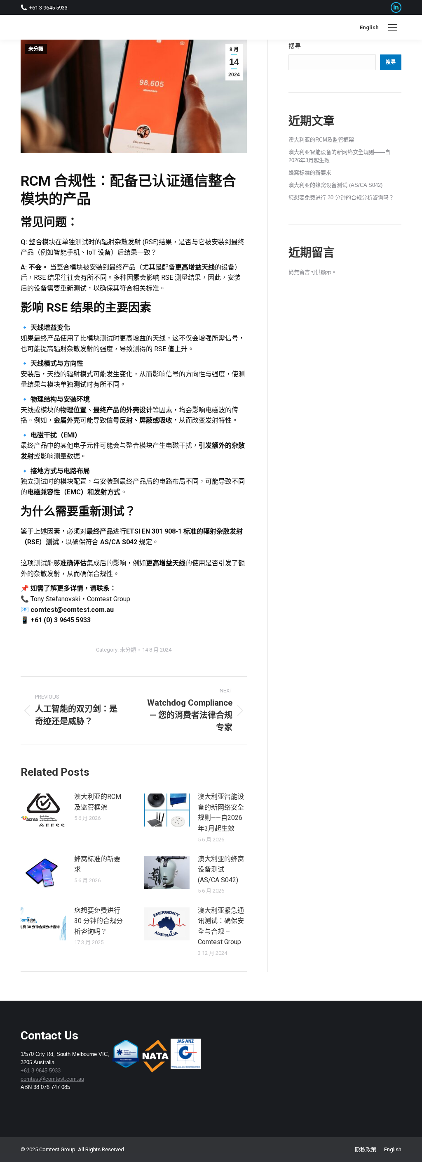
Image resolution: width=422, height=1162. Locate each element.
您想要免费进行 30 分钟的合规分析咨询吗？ (98, 921)
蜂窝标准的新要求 (97, 864)
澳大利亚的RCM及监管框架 (97, 802)
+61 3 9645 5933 (41, 1071)
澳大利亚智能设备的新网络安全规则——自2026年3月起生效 (221, 812)
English (369, 27)
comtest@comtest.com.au (52, 1079)
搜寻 (294, 46)
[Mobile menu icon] (393, 27)
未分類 (35, 49)
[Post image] (43, 810)
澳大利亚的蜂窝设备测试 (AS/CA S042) (221, 869)
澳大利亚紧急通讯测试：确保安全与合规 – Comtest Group (221, 926)
